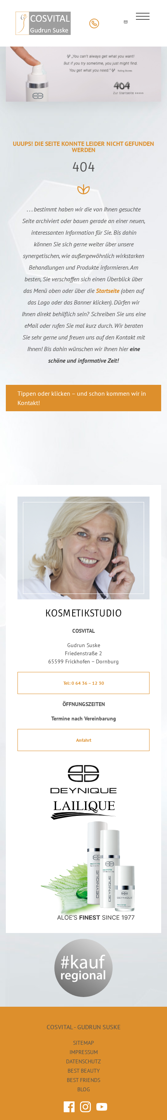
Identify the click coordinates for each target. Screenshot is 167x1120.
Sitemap (83, 1042)
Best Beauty (84, 1070)
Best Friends (83, 1080)
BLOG (83, 1089)
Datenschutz (83, 1061)
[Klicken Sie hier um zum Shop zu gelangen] (110, 23)
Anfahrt (83, 740)
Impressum (84, 1052)
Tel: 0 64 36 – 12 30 (83, 683)
